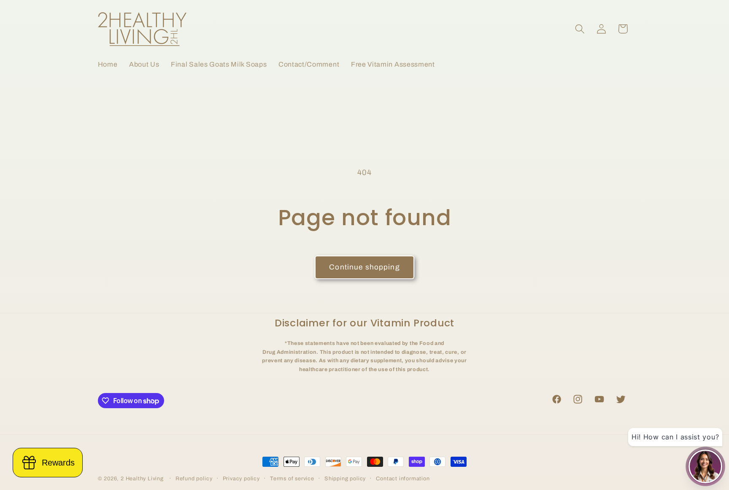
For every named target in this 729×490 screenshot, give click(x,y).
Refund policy (194, 479)
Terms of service (292, 479)
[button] (580, 29)
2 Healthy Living (142, 479)
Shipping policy (345, 479)
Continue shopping (364, 267)
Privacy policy (241, 479)
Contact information (402, 479)
